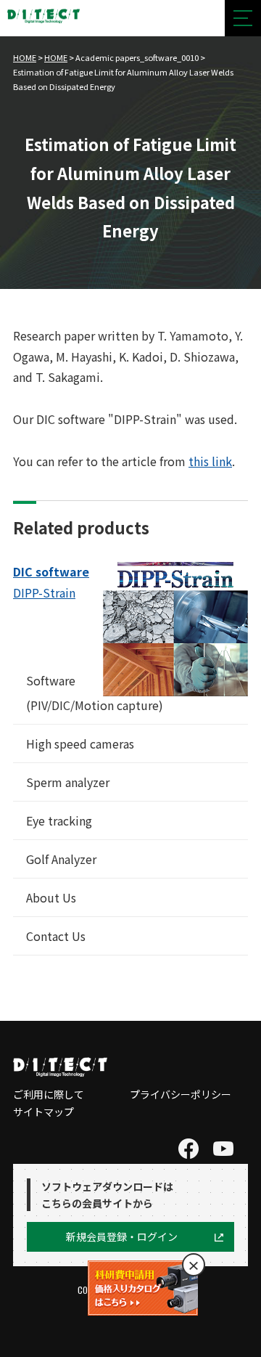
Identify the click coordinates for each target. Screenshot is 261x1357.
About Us (51, 897)
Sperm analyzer (67, 782)
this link (210, 461)
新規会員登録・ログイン (122, 1236)
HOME (24, 57)
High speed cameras (80, 743)
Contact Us (56, 936)
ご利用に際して (48, 1094)
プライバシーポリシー (180, 1094)
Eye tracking (59, 820)
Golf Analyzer (61, 859)
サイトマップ (43, 1111)
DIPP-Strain (44, 592)
